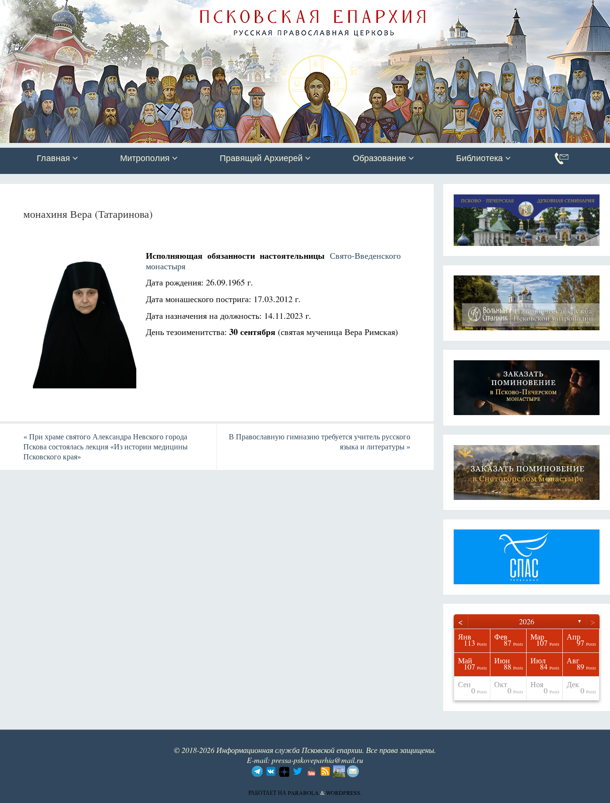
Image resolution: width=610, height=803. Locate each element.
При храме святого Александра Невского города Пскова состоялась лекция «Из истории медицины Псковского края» (105, 446)
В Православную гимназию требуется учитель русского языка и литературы (319, 441)
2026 (526, 621)
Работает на (268, 792)
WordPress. (344, 792)
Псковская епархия (134, 8)
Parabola (303, 792)
